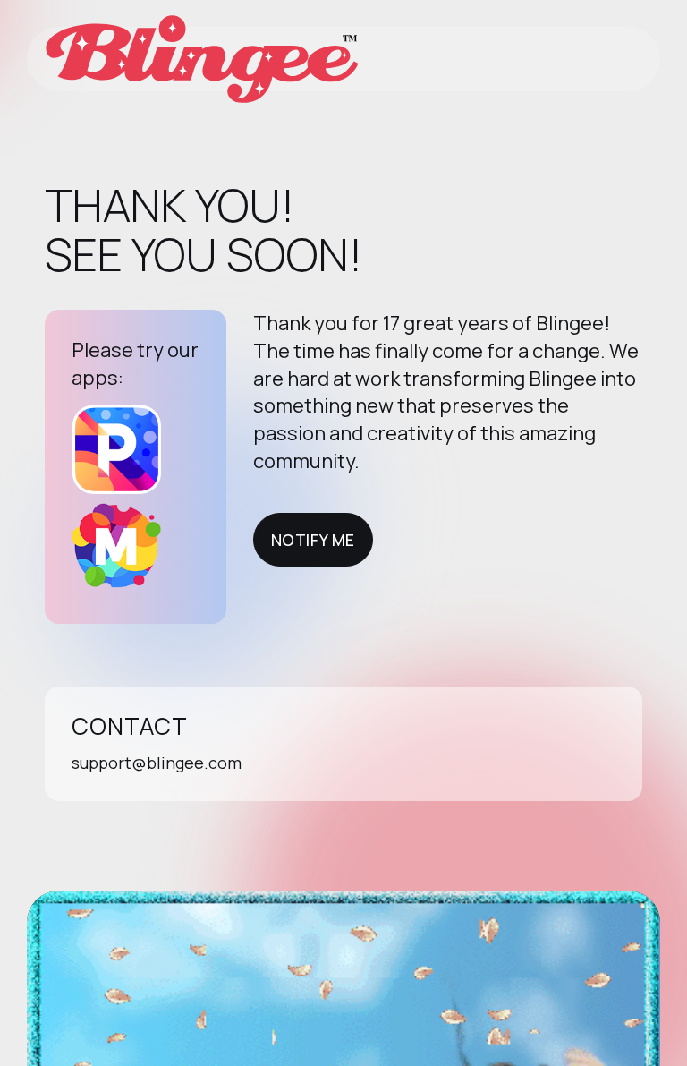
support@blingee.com (157, 762)
